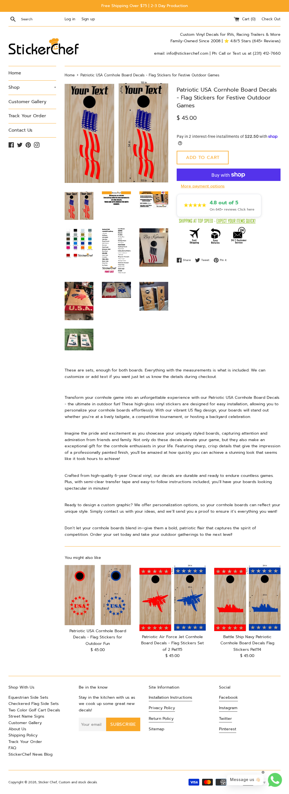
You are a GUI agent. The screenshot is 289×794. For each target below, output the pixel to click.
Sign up (88, 19)
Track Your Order (27, 115)
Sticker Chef (47, 782)
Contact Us (20, 130)
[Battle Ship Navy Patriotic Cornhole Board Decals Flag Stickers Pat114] (247, 598)
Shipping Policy (23, 735)
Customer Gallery (27, 101)
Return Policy (161, 719)
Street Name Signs (26, 716)
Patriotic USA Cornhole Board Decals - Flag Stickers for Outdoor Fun (97, 637)
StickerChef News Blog (30, 754)
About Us (17, 729)
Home (14, 73)
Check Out (271, 19)
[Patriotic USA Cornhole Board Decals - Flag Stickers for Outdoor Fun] (98, 595)
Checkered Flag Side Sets (33, 704)
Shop (32, 87)
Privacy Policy (162, 708)
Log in (70, 19)
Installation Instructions (170, 697)
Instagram (228, 708)
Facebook (228, 697)
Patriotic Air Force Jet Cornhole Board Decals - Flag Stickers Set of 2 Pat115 (172, 643)
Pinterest (227, 729)
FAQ (12, 748)
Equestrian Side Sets (28, 697)
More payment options (203, 186)
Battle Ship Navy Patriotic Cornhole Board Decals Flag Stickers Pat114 (247, 643)
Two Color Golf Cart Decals (34, 710)
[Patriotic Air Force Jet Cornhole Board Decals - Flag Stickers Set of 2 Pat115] (172, 598)
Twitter (225, 719)
